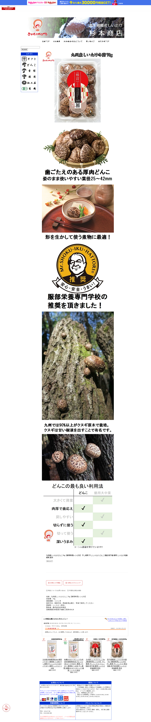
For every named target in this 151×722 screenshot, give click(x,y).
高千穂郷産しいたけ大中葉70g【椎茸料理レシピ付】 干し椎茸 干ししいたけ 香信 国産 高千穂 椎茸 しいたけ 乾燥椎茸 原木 (117, 664)
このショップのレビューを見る (117, 620)
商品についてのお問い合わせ (57, 590)
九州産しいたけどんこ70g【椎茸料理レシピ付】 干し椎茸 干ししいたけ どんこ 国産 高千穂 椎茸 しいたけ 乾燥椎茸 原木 (95, 664)
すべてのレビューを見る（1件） (117, 619)
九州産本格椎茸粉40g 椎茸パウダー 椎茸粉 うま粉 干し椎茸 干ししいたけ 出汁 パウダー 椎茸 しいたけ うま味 (52, 664)
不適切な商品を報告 (75, 590)
